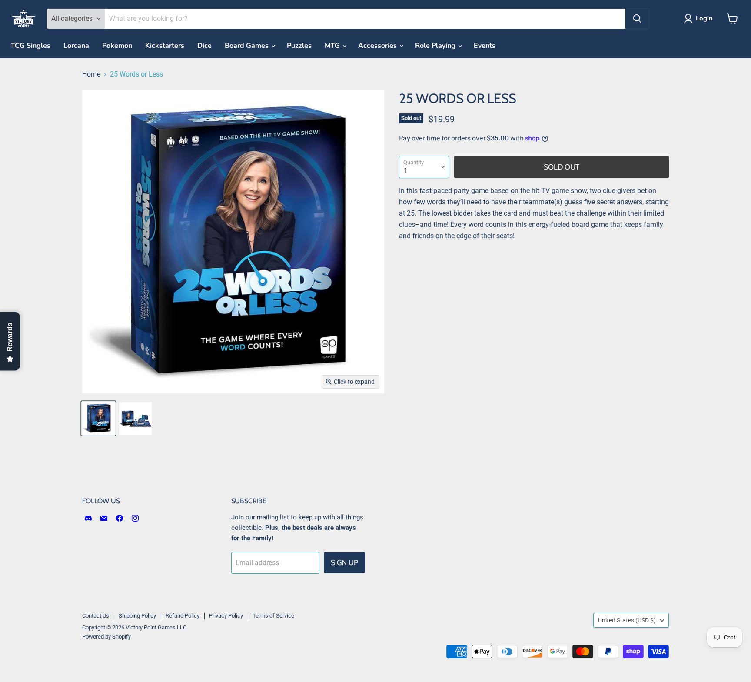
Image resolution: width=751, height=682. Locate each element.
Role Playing (436, 45)
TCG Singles (30, 45)
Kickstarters (164, 45)
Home (91, 74)
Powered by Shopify (106, 636)
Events (484, 45)
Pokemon (117, 45)
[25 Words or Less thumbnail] (98, 418)
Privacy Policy (226, 615)
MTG (333, 45)
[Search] (637, 19)
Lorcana (76, 45)
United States (627, 620)
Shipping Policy (137, 615)
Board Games (247, 45)
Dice (204, 45)
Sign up (344, 562)
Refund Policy (182, 615)
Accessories (378, 45)
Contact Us (95, 615)
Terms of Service (273, 615)
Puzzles (299, 45)
